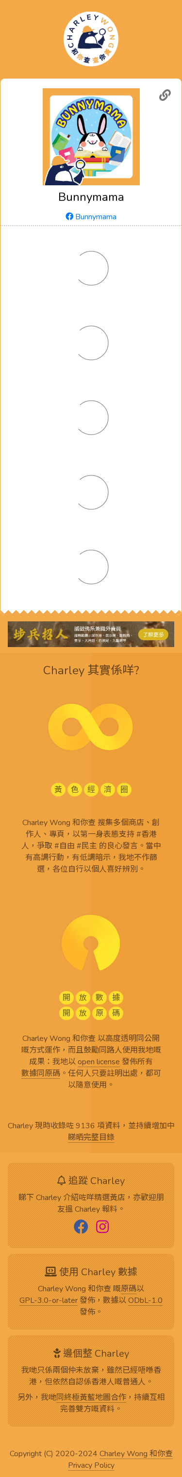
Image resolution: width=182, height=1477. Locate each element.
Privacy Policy (91, 1466)
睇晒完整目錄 (91, 1138)
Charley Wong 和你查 (136, 1454)
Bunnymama (94, 216)
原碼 (128, 1289)
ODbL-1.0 (145, 1301)
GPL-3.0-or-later (48, 1301)
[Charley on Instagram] (102, 1227)
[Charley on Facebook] (81, 1227)
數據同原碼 (40, 1074)
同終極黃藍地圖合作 (91, 1398)
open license (99, 1062)
